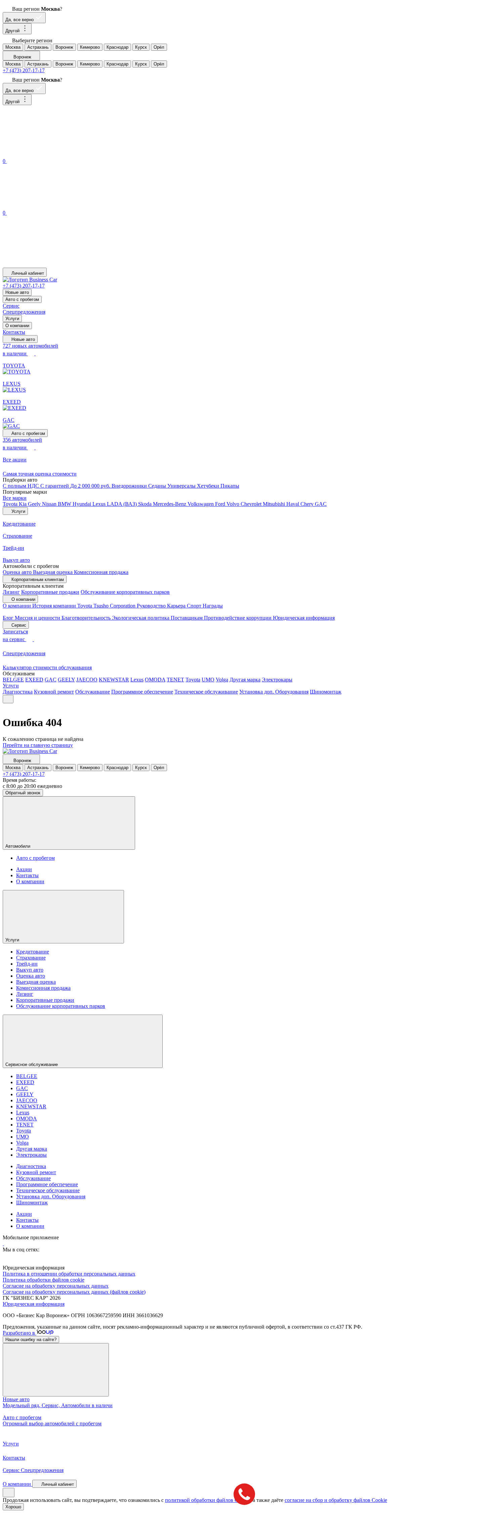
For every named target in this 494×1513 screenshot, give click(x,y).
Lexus (99, 504)
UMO (208, 679)
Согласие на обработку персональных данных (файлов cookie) (74, 1292)
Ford (221, 504)
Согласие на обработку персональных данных (56, 1286)
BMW (65, 504)
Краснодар (117, 47)
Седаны (157, 486)
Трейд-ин (27, 964)
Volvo (234, 504)
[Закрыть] (56, 1369)
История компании (54, 606)
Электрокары (277, 679)
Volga (222, 679)
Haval (293, 504)
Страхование (31, 958)
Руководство (152, 606)
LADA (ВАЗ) (122, 504)
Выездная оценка (53, 572)
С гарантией (55, 486)
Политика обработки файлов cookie (43, 1280)
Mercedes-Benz (170, 504)
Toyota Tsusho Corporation (107, 606)
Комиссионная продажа (101, 572)
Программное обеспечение (142, 692)
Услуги (12, 318)
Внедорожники (130, 486)
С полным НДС (21, 486)
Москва (12, 47)
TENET (175, 679)
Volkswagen (201, 504)
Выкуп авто (29, 970)
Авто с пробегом (22, 299)
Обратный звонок (22, 792)
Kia (23, 504)
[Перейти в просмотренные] (53, 264)
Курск (141, 47)
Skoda (145, 504)
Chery (307, 504)
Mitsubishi (274, 504)
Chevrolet (252, 504)
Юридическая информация (304, 618)
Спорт (195, 606)
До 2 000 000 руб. (91, 486)
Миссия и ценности (38, 618)
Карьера (177, 606)
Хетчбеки (208, 486)
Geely (35, 504)
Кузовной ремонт (54, 692)
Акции (24, 869)
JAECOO (86, 679)
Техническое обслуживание (206, 692)
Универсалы (182, 486)
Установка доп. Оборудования (273, 692)
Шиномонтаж (325, 692)
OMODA (155, 679)
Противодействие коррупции (238, 618)
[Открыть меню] (8, 699)
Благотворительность (86, 618)
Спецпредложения (24, 312)
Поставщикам (187, 618)
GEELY (66, 679)
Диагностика (18, 692)
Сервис (11, 306)
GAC (321, 504)
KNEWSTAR (114, 679)
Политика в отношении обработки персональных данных (69, 1274)
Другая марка (245, 679)
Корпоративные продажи (50, 592)
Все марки (15, 498)
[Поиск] (53, 154)
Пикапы (229, 486)
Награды (213, 606)
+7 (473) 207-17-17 (24, 70)
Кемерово (90, 47)
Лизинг (11, 592)
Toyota (11, 504)
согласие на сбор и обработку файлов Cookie (336, 1500)
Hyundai (82, 504)
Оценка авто (18, 572)
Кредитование (32, 951)
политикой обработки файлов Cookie (207, 1500)
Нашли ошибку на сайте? (30, 1339)
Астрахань (38, 47)
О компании (17, 325)
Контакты (14, 332)
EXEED (34, 679)
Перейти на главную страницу (38, 745)
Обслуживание (92, 692)
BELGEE (13, 679)
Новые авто (17, 292)
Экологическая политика (141, 618)
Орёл (159, 47)
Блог (9, 618)
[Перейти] (3, 1243)
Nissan (50, 504)
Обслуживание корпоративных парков (125, 592)
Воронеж (64, 47)
